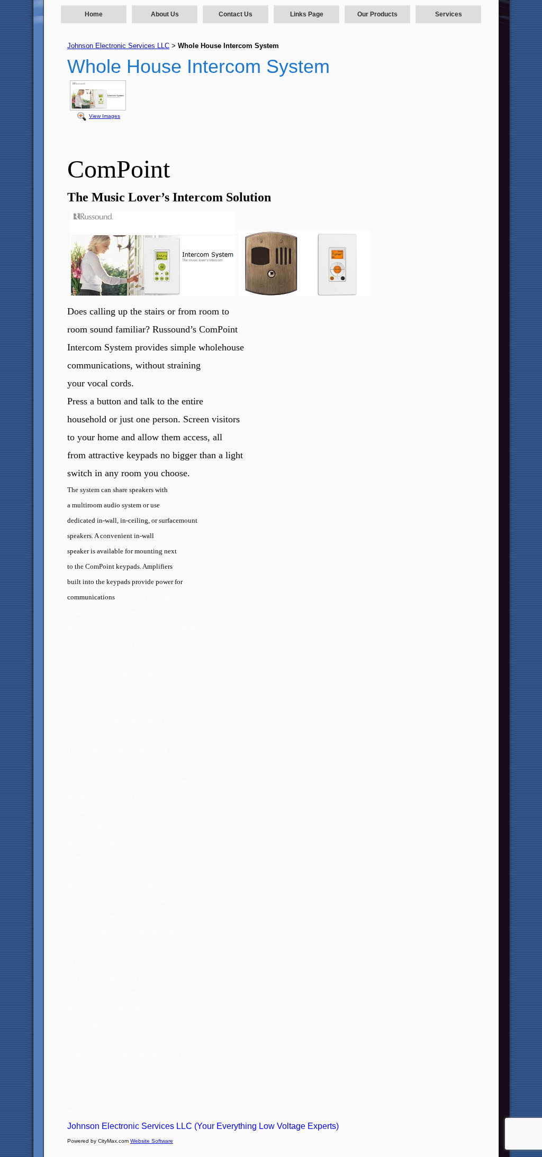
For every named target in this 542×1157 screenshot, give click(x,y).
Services (448, 14)
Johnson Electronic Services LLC (118, 46)
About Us (165, 14)
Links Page (306, 14)
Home (94, 14)
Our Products (377, 14)
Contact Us (235, 14)
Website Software (151, 1141)
